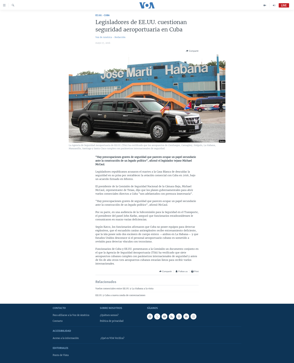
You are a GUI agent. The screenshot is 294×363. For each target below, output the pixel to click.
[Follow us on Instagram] (193, 316)
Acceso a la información (66, 338)
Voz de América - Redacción (110, 37)
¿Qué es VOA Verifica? (112, 338)
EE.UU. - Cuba (102, 15)
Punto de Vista (61, 355)
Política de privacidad (111, 321)
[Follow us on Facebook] (150, 316)
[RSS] (172, 316)
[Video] (265, 5)
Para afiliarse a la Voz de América (71, 315)
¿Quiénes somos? (109, 315)
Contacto (58, 321)
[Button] (192, 51)
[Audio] (274, 5)
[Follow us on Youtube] (164, 316)
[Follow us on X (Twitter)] (157, 316)
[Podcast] (179, 316)
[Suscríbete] (186, 316)
